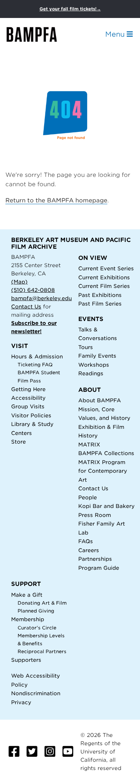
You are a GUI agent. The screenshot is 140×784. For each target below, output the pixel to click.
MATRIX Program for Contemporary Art (102, 471)
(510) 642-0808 (33, 290)
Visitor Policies (31, 415)
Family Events (97, 356)
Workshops (93, 365)
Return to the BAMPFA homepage (56, 200)
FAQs (85, 541)
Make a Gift (26, 595)
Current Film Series (104, 286)
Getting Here (28, 389)
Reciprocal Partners (42, 651)
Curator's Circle (37, 628)
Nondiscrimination (35, 693)
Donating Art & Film (42, 603)
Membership (27, 619)
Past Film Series (100, 304)
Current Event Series (106, 268)
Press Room (94, 515)
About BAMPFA (99, 400)
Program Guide (98, 568)
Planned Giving (36, 611)
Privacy (21, 702)
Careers (88, 550)
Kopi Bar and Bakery (106, 506)
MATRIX (89, 444)
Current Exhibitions (104, 277)
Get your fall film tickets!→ (70, 9)
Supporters (26, 660)
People (87, 497)
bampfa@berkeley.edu (41, 298)
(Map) (19, 282)
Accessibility (28, 398)
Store (18, 442)
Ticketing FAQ (35, 364)
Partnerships (95, 559)
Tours (85, 347)
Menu (116, 34)
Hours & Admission (37, 356)
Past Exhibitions (100, 295)
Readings (90, 373)
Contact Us (26, 306)
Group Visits (28, 406)
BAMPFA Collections (106, 453)
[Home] (38, 34)
